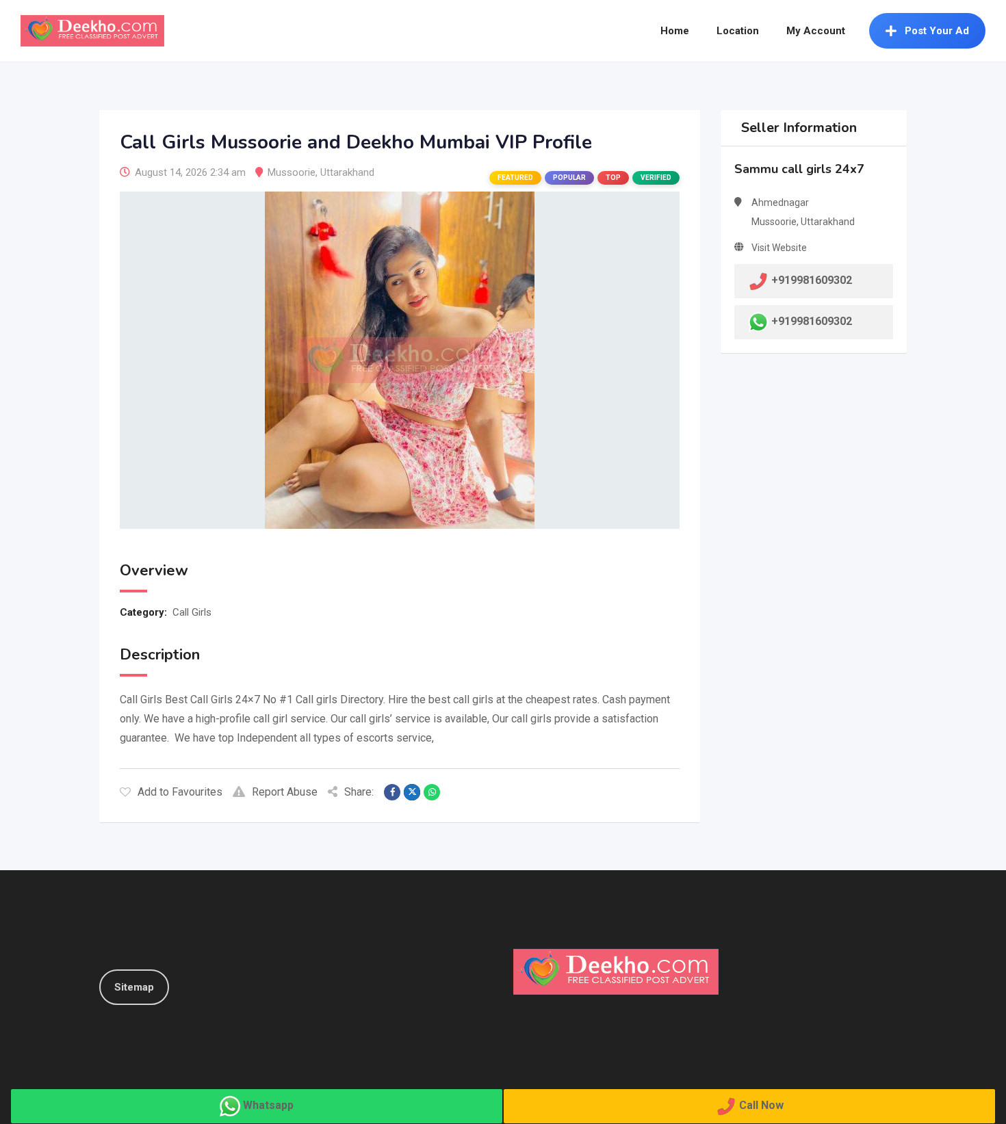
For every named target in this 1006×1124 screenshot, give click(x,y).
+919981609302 (811, 321)
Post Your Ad (937, 31)
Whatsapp (268, 1105)
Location (738, 31)
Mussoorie (291, 172)
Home (674, 31)
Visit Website (779, 247)
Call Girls (191, 612)
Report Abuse (285, 791)
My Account (815, 31)
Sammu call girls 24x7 (799, 169)
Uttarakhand (347, 172)
